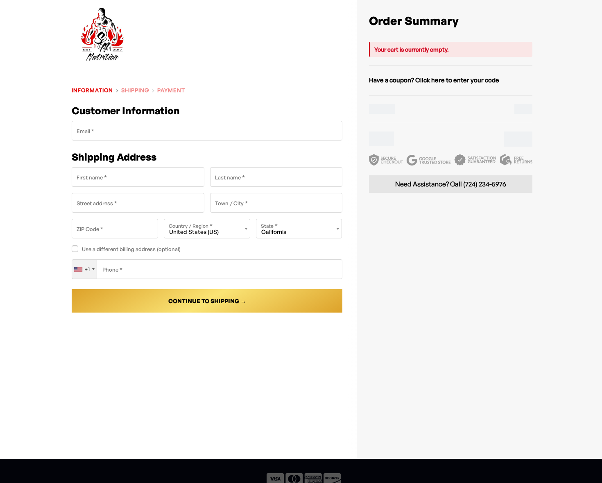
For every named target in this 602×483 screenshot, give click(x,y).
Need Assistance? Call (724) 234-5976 (450, 184)
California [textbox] (274, 231)
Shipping (135, 90)
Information (92, 90)
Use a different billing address (131, 249)
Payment (171, 90)
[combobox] (207, 228)
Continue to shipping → (207, 300)
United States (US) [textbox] (194, 231)
